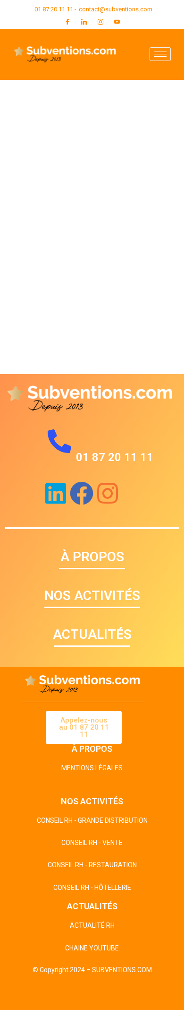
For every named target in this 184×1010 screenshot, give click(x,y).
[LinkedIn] (84, 22)
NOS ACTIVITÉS (92, 595)
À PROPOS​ (92, 749)
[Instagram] (100, 22)
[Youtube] (117, 22)
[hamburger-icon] (160, 54)
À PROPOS (92, 557)
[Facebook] (67, 22)
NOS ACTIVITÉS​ (92, 801)
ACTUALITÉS (92, 634)
